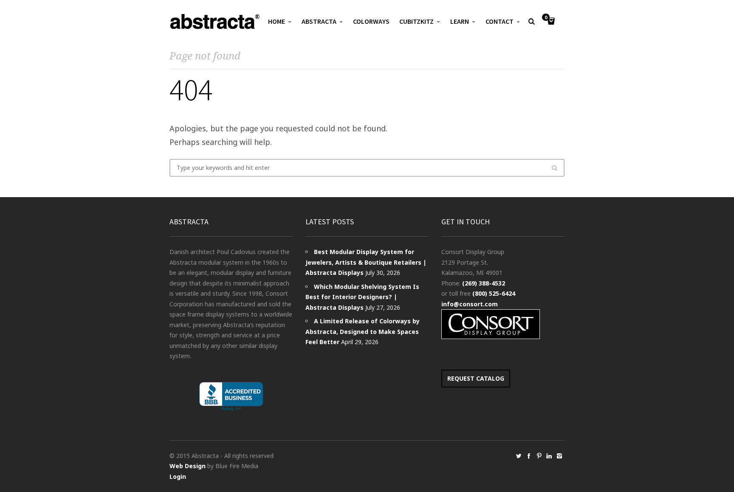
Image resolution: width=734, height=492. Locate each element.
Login (177, 476)
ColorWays (371, 21)
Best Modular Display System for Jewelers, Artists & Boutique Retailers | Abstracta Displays (365, 262)
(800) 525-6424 (493, 293)
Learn (459, 21)
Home (276, 21)
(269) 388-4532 (483, 283)
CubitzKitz (416, 21)
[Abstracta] (215, 21)
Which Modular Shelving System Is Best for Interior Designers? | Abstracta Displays (362, 297)
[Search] (554, 168)
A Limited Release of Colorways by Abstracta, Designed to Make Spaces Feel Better (362, 331)
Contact (500, 21)
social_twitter (519, 456)
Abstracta (319, 21)
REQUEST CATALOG (475, 378)
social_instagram (559, 456)
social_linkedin (549, 456)
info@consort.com (469, 304)
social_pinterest (539, 456)
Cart (546, 17)
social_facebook (529, 456)
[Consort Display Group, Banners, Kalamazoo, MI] (231, 396)
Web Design (187, 466)
